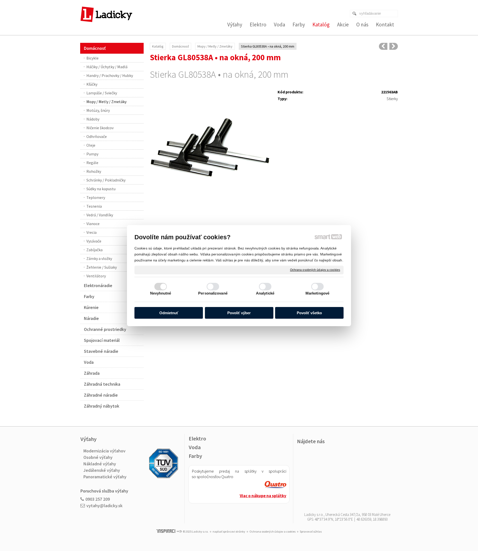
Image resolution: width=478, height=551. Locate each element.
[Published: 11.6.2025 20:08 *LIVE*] (179, 531)
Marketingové (317, 293)
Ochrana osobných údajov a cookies (315, 269)
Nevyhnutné (160, 293)
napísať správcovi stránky (229, 531)
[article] (275, 485)
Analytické (265, 293)
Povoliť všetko (309, 313)
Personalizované (213, 293)
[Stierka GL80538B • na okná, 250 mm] (393, 46)
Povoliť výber (239, 313)
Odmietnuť (168, 313)
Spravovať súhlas (311, 531)
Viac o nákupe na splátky (263, 495)
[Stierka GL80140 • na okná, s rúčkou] (383, 46)
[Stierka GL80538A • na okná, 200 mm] (210, 148)
